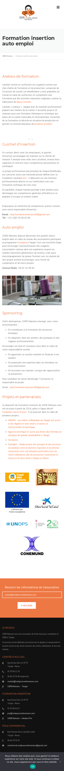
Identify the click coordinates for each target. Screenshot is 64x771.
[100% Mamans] (28, 13)
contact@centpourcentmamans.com (22, 681)
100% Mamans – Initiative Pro (19, 718)
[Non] (60, 761)
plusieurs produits (43, 123)
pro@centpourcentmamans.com (21, 713)
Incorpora (22, 242)
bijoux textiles (24, 101)
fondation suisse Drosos (14, 411)
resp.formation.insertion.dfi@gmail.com (30, 214)
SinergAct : (34, 451)
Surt (24, 177)
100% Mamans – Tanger (17, 686)
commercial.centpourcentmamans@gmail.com (27, 745)
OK (32, 766)
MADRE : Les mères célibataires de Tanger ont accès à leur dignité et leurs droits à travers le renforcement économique (34, 424)
